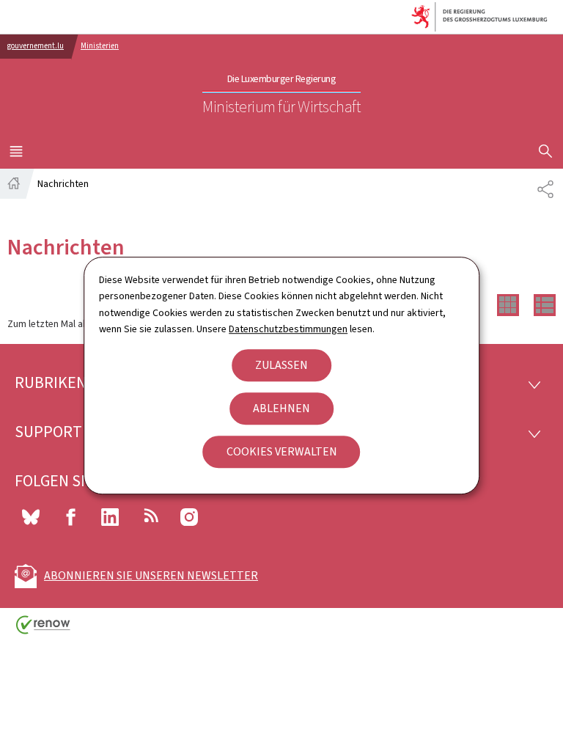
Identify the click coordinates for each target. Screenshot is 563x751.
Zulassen (281, 365)
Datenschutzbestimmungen (288, 329)
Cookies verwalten (282, 451)
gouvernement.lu (35, 45)
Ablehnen (281, 408)
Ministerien (100, 45)
